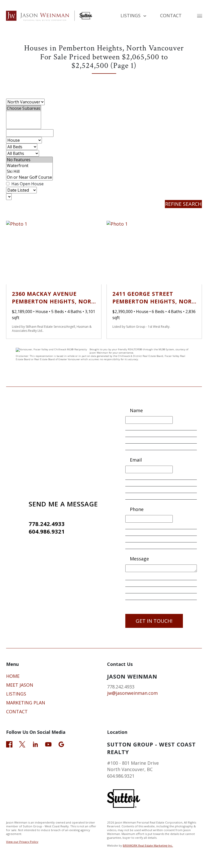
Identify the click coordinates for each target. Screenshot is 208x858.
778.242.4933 (47, 523)
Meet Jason (19, 685)
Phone (137, 509)
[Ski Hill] (29, 171)
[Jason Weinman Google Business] (61, 744)
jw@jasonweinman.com (132, 693)
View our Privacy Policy (22, 842)
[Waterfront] (29, 166)
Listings (16, 694)
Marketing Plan (25, 703)
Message (139, 559)
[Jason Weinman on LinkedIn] (35, 744)
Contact (171, 15)
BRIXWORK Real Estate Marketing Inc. (148, 845)
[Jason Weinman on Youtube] (48, 744)
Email (136, 460)
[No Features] (29, 160)
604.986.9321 (47, 531)
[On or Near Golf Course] (29, 177)
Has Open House (27, 184)
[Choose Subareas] (23, 108)
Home (13, 676)
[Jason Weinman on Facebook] (9, 744)
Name (136, 410)
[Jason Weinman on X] (22, 744)
